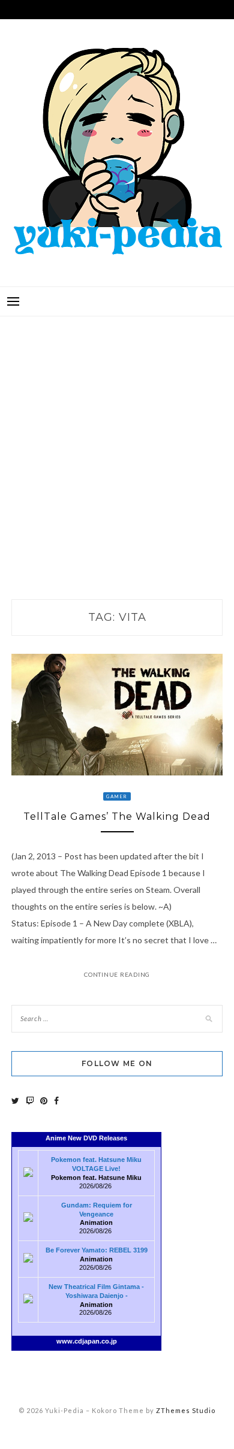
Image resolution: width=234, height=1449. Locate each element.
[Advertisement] (117, 445)
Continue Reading (117, 974)
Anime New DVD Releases (86, 1138)
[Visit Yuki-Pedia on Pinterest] (43, 1100)
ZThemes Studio (185, 1410)
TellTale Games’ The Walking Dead (117, 816)
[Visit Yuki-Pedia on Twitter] (15, 1100)
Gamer (116, 796)
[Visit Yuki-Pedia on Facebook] (56, 1100)
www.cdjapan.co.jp (86, 1341)
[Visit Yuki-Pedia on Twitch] (30, 1100)
